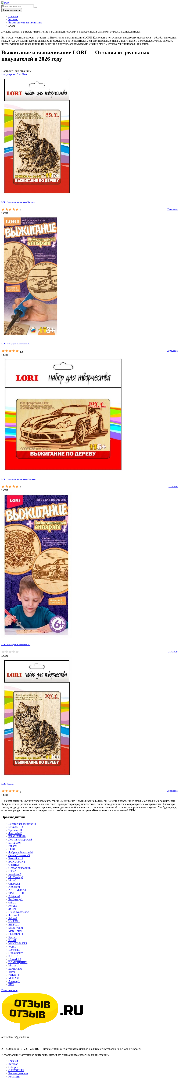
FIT (11, 984)
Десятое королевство (22, 823)
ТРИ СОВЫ (16, 893)
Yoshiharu (14, 874)
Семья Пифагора (19, 855)
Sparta (12, 937)
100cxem (14, 949)
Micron (13, 965)
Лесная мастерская (20, 839)
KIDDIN (14, 956)
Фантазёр (15, 833)
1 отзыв (173, 486)
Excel (12, 940)
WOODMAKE (17, 943)
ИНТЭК (14, 921)
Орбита (13, 864)
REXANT (15, 826)
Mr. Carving (15, 877)
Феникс (13, 915)
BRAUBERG (17, 836)
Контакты (14, 1076)
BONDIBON (16, 861)
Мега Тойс (15, 930)
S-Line (12, 918)
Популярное (8, 74)
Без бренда (15, 899)
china (12, 902)
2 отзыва (172, 209)
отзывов (173, 651)
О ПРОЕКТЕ (16, 1070)
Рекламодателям (18, 1073)
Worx (12, 946)
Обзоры (13, 1067)
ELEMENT (15, 933)
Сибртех (14, 883)
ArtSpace (14, 886)
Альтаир (14, 981)
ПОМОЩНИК (17, 962)
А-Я (19, 74)
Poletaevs (14, 896)
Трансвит (15, 830)
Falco (12, 871)
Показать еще (9, 990)
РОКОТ (13, 974)
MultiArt (13, 978)
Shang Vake (15, 927)
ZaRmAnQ (15, 968)
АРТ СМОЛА (17, 889)
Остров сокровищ (19, 867)
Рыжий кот (15, 858)
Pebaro (12, 845)
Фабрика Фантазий (20, 852)
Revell (12, 905)
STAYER (14, 842)
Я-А (24, 74)
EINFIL (13, 924)
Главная (13, 1060)
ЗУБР (12, 908)
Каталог (13, 1063)
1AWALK (14, 959)
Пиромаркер (16, 952)
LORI (12, 848)
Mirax (12, 880)
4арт (11, 971)
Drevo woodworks (19, 911)
